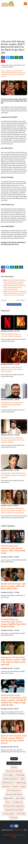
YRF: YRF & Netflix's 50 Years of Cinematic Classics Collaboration (11, 335)
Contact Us (21, 835)
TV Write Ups (13, 817)
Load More (14, 758)
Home (2, 71)
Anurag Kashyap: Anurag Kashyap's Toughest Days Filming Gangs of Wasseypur (12, 405)
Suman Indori (6, 786)
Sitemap (14, 837)
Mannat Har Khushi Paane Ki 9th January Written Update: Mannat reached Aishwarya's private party (14, 287)
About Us (5, 835)
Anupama (14, 767)
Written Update (21, 814)
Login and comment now (14, 304)
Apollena (23, 786)
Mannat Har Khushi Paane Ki (14, 71)
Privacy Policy (13, 835)
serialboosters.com (18, 830)
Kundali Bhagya (20, 775)
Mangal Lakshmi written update (14, 810)
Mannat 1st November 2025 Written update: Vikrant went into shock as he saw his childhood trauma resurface (13, 511)
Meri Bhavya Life (17, 802)
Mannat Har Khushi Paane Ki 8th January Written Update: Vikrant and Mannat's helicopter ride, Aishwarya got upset (14, 282)
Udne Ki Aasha (20, 798)
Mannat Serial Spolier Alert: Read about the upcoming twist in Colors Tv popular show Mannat (13, 74)
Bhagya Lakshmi (8, 798)
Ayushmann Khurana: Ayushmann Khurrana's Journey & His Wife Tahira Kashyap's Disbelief (13, 440)
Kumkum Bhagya (8, 775)
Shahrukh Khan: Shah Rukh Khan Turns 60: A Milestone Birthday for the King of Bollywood (13, 475)
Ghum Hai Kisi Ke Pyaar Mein (14, 771)
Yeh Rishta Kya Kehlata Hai (10, 779)
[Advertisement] (14, 25)
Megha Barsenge (21, 782)
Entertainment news (7, 782)
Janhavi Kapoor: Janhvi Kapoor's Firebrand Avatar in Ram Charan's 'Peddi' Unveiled (12, 369)
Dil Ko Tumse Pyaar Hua (14, 790)
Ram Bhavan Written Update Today (14, 806)
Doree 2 (8, 802)
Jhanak (22, 779)
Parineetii (15, 786)
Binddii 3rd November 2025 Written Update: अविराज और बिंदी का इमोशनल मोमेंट (13, 586)
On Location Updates (8, 814)
